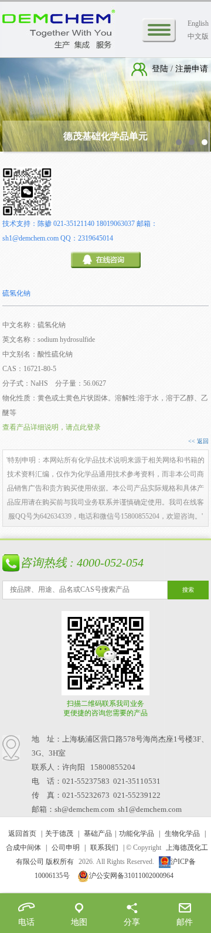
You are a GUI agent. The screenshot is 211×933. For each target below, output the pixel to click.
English (198, 23)
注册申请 (190, 68)
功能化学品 (136, 833)
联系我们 (104, 847)
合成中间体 (23, 847)
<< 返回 (198, 441)
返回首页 (22, 833)
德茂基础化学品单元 (105, 136)
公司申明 (66, 847)
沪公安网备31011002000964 (131, 876)
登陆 (161, 68)
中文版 (198, 36)
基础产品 (98, 833)
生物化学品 (182, 833)
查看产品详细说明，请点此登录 (51, 427)
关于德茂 (59, 833)
